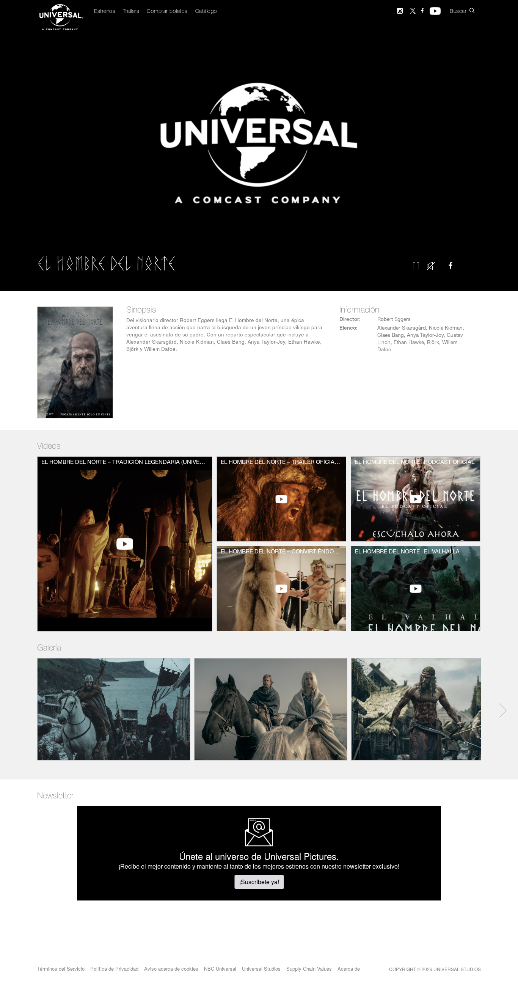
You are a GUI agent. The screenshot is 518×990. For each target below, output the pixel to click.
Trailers (131, 11)
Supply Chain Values (309, 968)
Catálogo (206, 11)
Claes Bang (390, 335)
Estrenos (104, 11)
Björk (433, 343)
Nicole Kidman (446, 328)
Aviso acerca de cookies (171, 968)
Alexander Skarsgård (401, 328)
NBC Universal (220, 968)
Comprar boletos (167, 11)
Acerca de (348, 968)
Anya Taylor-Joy (425, 335)
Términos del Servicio (61, 968)
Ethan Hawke (409, 343)
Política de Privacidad (114, 968)
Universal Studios (261, 968)
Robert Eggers (394, 319)
